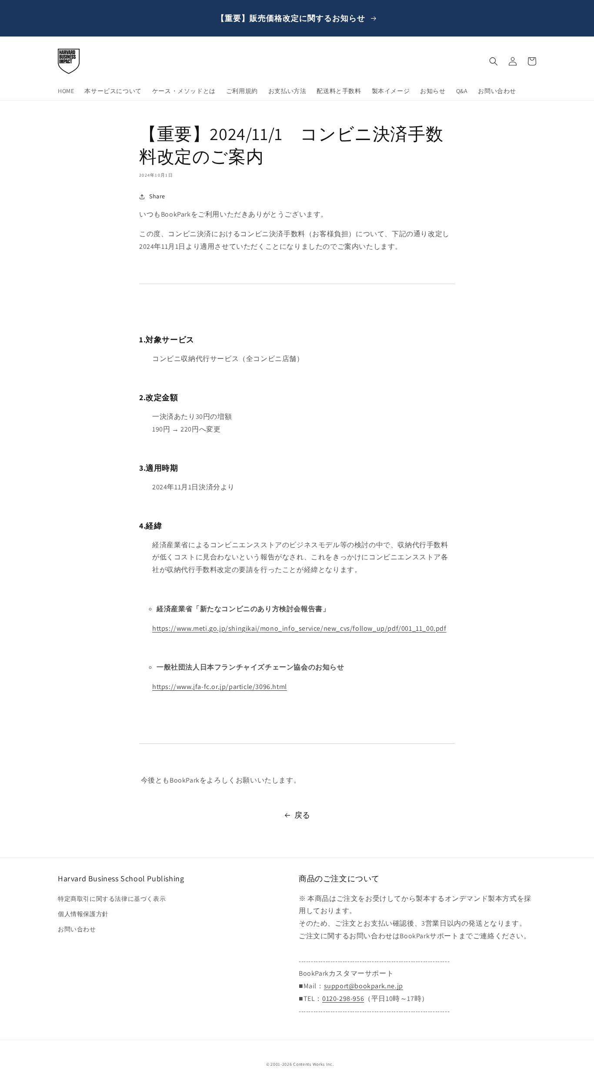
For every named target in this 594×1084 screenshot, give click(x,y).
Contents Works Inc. (313, 1064)
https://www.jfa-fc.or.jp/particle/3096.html (219, 686)
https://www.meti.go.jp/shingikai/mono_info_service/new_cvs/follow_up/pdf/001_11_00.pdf (299, 628)
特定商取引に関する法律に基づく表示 (112, 899)
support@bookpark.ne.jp (363, 985)
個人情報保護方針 (83, 914)
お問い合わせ (77, 929)
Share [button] (157, 196)
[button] (493, 61)
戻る (302, 815)
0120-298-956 (343, 998)
